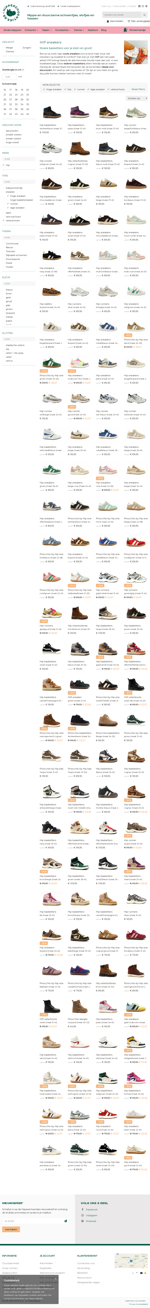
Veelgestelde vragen (88, 1282)
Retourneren (84, 1277)
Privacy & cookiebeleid (138, 1304)
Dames (78, 30)
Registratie (45, 1268)
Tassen (46, 30)
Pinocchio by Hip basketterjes (136, 733)
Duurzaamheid (10, 1263)
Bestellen (82, 1272)
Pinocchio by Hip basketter (51, 768)
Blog (103, 30)
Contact (132, 6)
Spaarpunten (9, 1272)
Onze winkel (119, 6)
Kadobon (93, 30)
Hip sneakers (131, 160)
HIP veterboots (132, 697)
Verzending (83, 1268)
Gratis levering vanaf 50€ (42, 6)
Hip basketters (48, 125)
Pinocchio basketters (79, 733)
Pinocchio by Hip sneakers (80, 518)
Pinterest (90, 1221)
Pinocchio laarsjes (77, 1019)
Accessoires (61, 30)
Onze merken (10, 1268)
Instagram (90, 1215)
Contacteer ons (85, 1263)
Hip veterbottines (77, 160)
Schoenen (30, 30)
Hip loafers (46, 304)
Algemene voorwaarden (135, 1301)
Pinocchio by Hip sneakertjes (136, 339)
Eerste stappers (12, 30)
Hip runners (74, 304)
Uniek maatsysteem (70, 6)
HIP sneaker (75, 697)
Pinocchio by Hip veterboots (51, 733)
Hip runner (130, 125)
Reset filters (138, 89)
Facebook (90, 1209)
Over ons (105, 6)
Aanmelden (46, 1263)
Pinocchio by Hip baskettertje (108, 1162)
